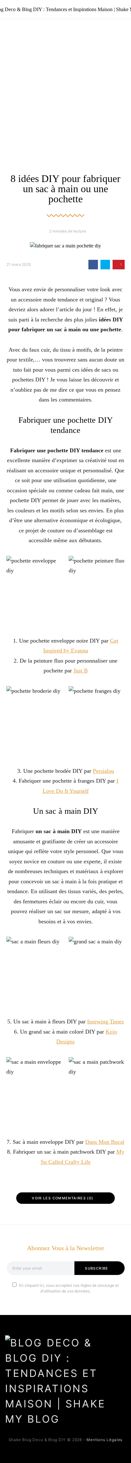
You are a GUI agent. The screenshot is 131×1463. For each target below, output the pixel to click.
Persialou (103, 771)
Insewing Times (105, 1021)
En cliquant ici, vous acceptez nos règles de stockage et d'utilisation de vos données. (69, 1288)
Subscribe (96, 1268)
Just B (80, 670)
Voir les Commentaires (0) (62, 1198)
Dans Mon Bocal (104, 1142)
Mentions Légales (104, 1439)
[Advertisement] (65, 87)
